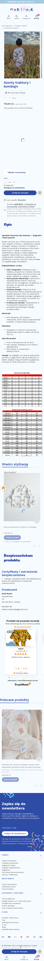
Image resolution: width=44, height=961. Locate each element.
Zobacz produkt (12, 537)
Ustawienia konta (8, 887)
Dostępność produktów (11, 903)
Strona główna (7, 26)
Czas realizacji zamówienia (12, 908)
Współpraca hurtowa (10, 922)
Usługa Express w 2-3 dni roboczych (16, 901)
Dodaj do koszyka (20, 193)
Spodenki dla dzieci (11, 28)
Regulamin (6, 870)
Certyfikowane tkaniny (10, 929)
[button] (15, 627)
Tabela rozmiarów (16, 172)
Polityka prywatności (10, 863)
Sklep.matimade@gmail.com (15, 609)
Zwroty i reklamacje (9, 875)
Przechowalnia (7, 889)
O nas (4, 925)
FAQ (3, 920)
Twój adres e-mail (9, 828)
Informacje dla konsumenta (13, 872)
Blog (4, 927)
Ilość (6, 178)
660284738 (7, 606)
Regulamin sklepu (9, 865)
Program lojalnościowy (11, 868)
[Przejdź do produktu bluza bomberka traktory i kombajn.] (22, 497)
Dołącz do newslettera (15, 833)
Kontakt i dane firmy (10, 918)
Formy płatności (8, 899)
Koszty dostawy (8, 906)
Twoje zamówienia (9, 884)
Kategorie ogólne (21, 26)
